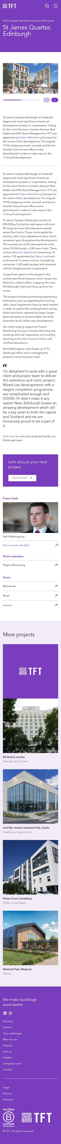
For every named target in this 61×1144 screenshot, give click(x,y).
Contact (7, 1069)
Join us (7, 1051)
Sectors (7, 1027)
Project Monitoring (30, 137)
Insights (7, 1057)
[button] (55, 6)
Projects (7, 1045)
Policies (7, 1093)
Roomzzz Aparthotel (25, 252)
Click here (9, 436)
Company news (12, 1063)
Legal (6, 1087)
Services (8, 1021)
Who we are (10, 1039)
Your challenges (12, 1033)
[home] (9, 6)
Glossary (8, 1099)
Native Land (42, 256)
